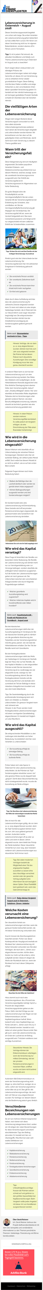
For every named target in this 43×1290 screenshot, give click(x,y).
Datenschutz (21, 1286)
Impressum (11, 1286)
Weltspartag (31, 1286)
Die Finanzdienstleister (21, 6)
